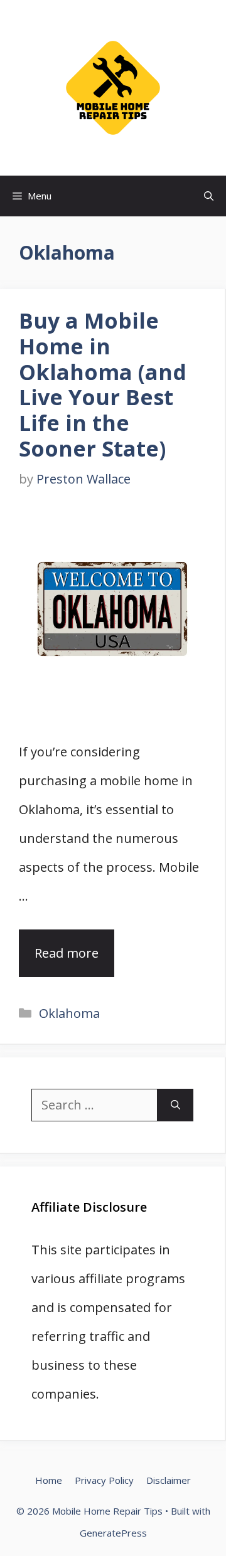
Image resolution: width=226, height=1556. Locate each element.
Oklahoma (69, 1013)
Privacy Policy (104, 1480)
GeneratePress (113, 1533)
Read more (67, 953)
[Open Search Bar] (208, 196)
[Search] (175, 1105)
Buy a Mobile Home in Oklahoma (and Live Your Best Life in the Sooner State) (102, 384)
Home (48, 1480)
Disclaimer (168, 1480)
